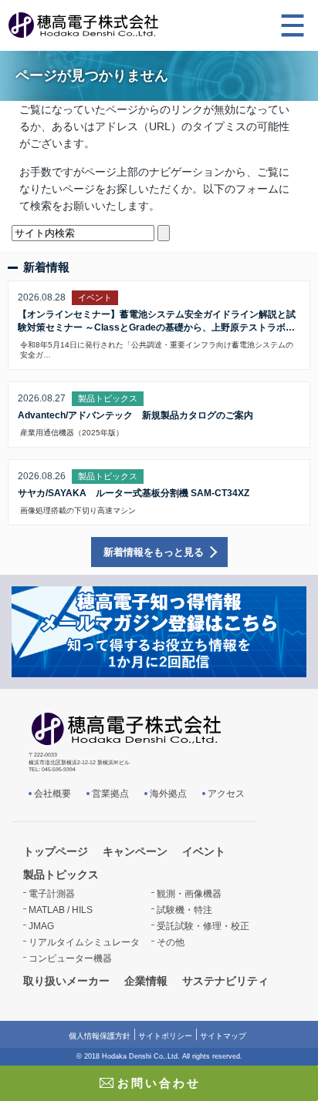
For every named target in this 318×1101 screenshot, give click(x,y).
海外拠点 (168, 793)
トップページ (55, 851)
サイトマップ (223, 1036)
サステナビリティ (225, 981)
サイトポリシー (165, 1036)
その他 (170, 942)
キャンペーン (135, 851)
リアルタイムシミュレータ (84, 942)
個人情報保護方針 (99, 1036)
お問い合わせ (159, 1082)
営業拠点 (110, 793)
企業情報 (145, 981)
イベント (203, 851)
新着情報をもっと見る (153, 552)
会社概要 (52, 793)
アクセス (226, 793)
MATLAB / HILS (61, 910)
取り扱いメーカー (66, 981)
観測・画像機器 (189, 893)
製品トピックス (61, 874)
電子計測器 (52, 893)
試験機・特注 (184, 910)
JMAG (41, 926)
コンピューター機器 (70, 958)
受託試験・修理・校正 (203, 926)
